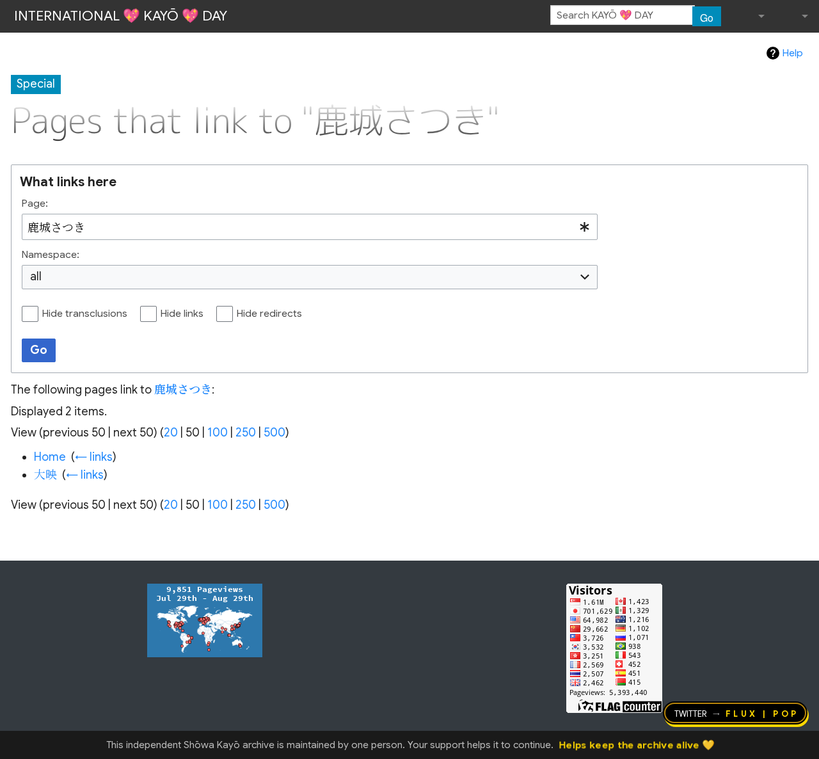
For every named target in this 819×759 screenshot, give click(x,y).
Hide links (182, 313)
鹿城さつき (183, 390)
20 (171, 433)
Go (706, 17)
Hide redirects (269, 313)
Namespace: (50, 254)
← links (94, 457)
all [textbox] (36, 276)
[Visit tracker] (204, 619)
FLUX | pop (762, 713)
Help (793, 53)
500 (274, 433)
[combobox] (310, 227)
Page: (35, 203)
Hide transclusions (84, 313)
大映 (45, 475)
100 (217, 433)
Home (50, 457)
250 (245, 433)
